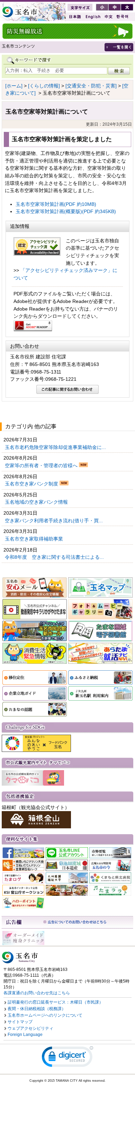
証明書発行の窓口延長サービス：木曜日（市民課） (55, 1002)
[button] (67, 1058)
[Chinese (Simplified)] (108, 16)
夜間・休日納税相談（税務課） (37, 1008)
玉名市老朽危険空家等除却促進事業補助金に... (56, 447)
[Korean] (122, 16)
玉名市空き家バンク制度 (32, 483)
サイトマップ (20, 1021)
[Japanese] (74, 16)
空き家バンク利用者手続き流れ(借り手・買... (54, 520)
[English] (92, 16)
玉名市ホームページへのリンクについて (45, 1015)
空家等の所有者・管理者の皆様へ (42, 465)
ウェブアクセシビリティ (30, 1028)
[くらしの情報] (44, 85)
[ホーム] (13, 85)
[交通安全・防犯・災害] (91, 85)
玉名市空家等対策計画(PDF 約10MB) (56, 204)
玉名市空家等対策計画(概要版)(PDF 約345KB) (66, 211)
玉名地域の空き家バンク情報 (37, 502)
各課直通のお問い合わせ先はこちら (36, 992)
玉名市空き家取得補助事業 (34, 539)
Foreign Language (25, 1034)
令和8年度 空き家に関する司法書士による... (55, 557)
